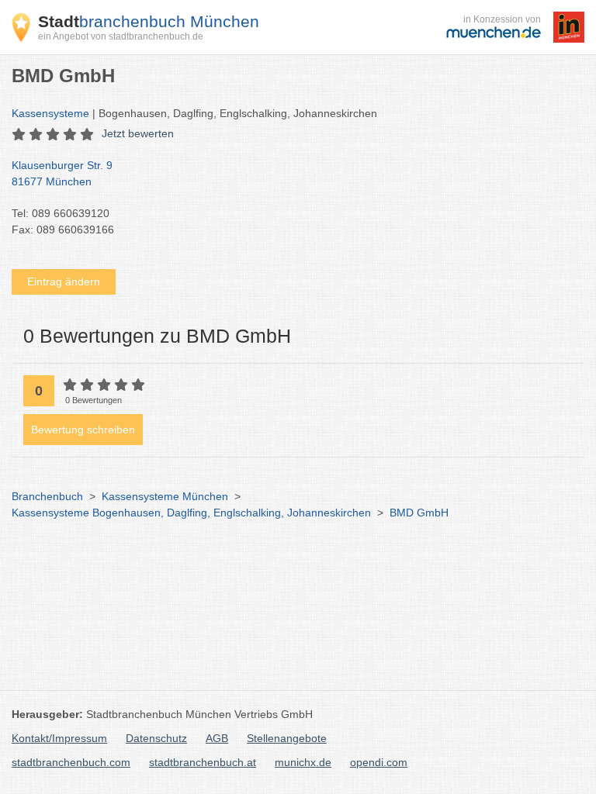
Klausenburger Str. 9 (62, 173)
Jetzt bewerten (138, 133)
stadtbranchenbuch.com (71, 762)
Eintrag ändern (63, 281)
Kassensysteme (50, 113)
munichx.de (303, 762)
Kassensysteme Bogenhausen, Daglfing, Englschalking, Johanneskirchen (191, 512)
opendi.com (378, 762)
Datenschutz (156, 738)
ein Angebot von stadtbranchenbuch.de (120, 36)
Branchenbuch (47, 496)
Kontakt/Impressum (59, 738)
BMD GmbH (419, 512)
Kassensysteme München (165, 496)
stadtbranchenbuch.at (202, 762)
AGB (217, 738)
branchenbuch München (148, 21)
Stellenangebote (287, 738)
